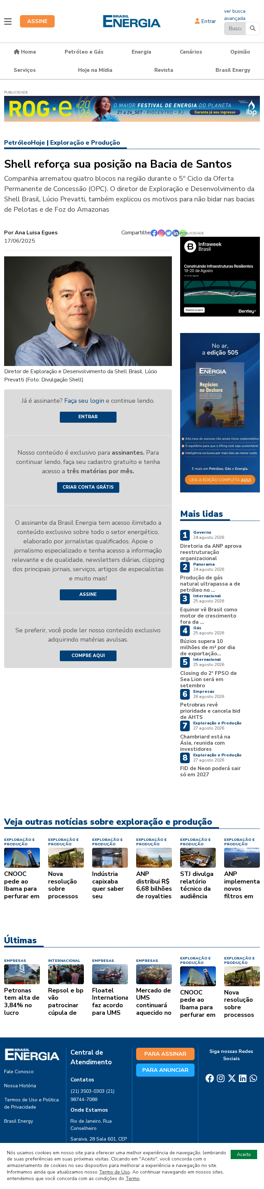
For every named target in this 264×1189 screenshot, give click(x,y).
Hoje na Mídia (95, 70)
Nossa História (20, 1085)
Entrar (208, 21)
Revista (163, 70)
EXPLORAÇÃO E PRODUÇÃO (19, 841)
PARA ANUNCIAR (165, 1070)
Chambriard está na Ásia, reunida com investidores (205, 743)
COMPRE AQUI (88, 656)
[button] (8, 21)
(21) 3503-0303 (87, 1091)
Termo (132, 1178)
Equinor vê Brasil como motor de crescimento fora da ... (208, 616)
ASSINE (37, 21)
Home (28, 51)
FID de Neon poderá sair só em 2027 (210, 771)
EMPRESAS (15, 960)
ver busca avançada (234, 15)
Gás (197, 628)
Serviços (25, 70)
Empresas (203, 691)
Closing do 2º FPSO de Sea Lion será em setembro (208, 679)
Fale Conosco (19, 1071)
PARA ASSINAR (165, 1054)
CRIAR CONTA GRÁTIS (88, 487)
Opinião (240, 51)
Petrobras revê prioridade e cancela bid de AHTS (210, 711)
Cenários (191, 51)
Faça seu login (85, 401)
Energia (141, 51)
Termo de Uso (114, 1172)
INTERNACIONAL (64, 960)
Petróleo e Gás (84, 51)
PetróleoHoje (24, 142)
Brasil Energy (233, 70)
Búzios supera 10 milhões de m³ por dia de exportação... (207, 647)
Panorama (203, 564)
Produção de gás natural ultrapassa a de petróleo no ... (210, 584)
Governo (202, 532)
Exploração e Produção (85, 142)
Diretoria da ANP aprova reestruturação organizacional (211, 552)
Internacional (207, 596)
